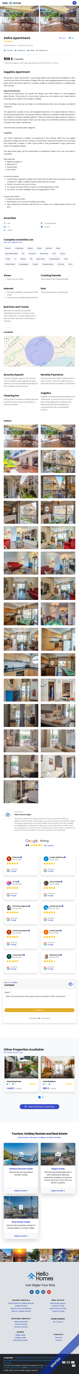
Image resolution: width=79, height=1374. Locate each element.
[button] (76, 18)
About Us (58, 1337)
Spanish (32, 1357)
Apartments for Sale (58, 1308)
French (40, 1357)
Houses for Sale (58, 1306)
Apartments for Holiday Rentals (21, 1303)
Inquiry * (7, 992)
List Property (58, 1322)
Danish (24, 1360)
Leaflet (73, 365)
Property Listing (58, 1311)
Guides (20, 1332)
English (17, 1357)
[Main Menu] (74, 3)
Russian (54, 1360)
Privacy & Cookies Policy (35, 1368)
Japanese (45, 1360)
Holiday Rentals (21, 1306)
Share (63, 38)
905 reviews (49, 845)
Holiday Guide (20, 1338)
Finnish (31, 1360)
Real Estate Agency (58, 1303)
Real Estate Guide (20, 1340)
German (47, 1357)
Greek (38, 1360)
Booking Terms (17, 1368)
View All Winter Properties (41, 1106)
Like (72, 38)
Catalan (24, 1357)
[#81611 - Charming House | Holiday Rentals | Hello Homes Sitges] (21, 1067)
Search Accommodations (21, 1308)
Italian (54, 1357)
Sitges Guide (20, 1335)
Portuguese (9, 1360)
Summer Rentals (21, 1327)
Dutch (18, 1360)
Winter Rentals (21, 1324)
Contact (38, 1010)
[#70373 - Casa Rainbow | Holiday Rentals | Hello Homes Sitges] (57, 1067)
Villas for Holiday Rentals (21, 1311)
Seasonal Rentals (21, 1322)
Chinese (8, 1363)
